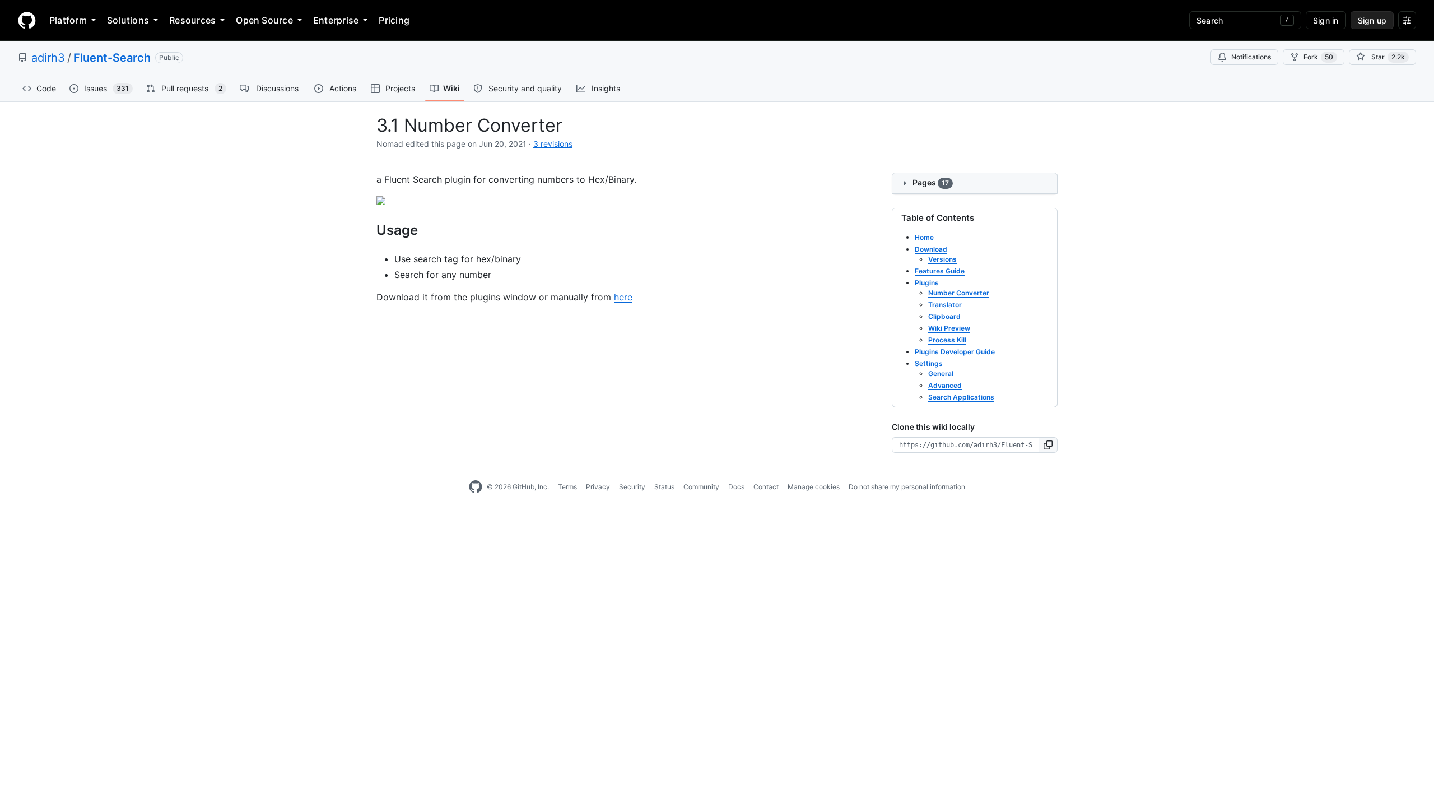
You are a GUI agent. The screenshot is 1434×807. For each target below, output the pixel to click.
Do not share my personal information (907, 487)
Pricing (394, 20)
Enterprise (335, 20)
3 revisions (552, 144)
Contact (766, 487)
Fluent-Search (112, 57)
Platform (68, 20)
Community (701, 487)
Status (664, 487)
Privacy (598, 487)
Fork (1318, 57)
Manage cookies (814, 487)
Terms (567, 487)
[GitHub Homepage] (475, 487)
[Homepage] (27, 20)
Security (632, 487)
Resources (192, 20)
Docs (736, 487)
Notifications (1251, 57)
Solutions (128, 20)
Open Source (264, 20)
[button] (1048, 445)
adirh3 (48, 57)
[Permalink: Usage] (368, 230)
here (623, 297)
